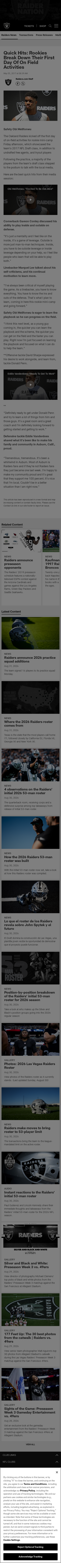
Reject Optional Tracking (30, 1547)
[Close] (57, 1472)
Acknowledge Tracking (31, 1556)
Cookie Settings (11, 1540)
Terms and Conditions (35, 1484)
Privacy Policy (27, 1490)
